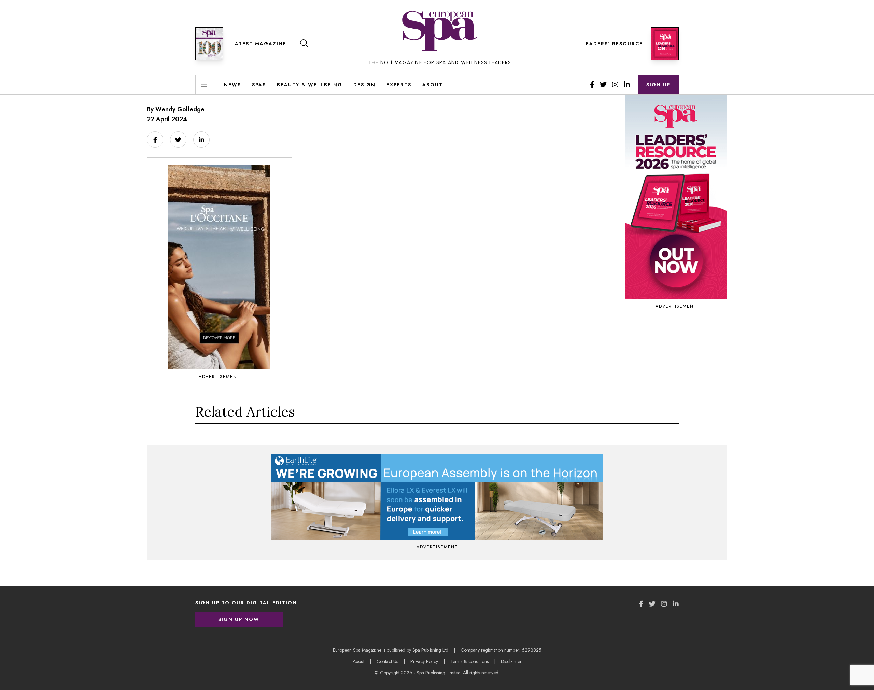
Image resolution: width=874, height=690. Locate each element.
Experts (398, 84)
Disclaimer (511, 661)
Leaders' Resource (612, 43)
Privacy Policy (424, 661)
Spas (259, 84)
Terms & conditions (469, 661)
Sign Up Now (238, 619)
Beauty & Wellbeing (309, 84)
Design (364, 84)
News (232, 84)
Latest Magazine (258, 43)
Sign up (658, 84)
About (432, 84)
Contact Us (387, 661)
